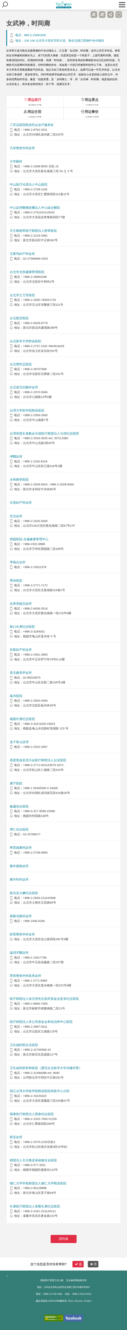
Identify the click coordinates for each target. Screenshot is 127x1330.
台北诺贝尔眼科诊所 (24, 387)
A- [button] (94, 14)
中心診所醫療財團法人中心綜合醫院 (35, 207)
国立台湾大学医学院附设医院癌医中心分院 (39, 1091)
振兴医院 (16, 696)
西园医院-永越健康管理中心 (29, 539)
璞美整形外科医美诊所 (25, 975)
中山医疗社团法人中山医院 (28, 184)
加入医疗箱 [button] (118, 14)
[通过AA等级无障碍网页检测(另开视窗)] (53, 1318)
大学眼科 (16, 161)
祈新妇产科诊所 (21, 649)
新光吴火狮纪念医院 (24, 893)
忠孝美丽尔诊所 (21, 603)
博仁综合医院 (19, 829)
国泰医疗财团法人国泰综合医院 (32, 1114)
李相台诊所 (17, 562)
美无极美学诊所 (21, 672)
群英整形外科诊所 (22, 934)
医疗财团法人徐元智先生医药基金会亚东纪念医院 (44, 998)
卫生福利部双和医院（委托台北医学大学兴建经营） (46, 1068)
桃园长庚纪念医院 (22, 719)
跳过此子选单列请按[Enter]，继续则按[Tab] (85, 14)
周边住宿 (34, 111)
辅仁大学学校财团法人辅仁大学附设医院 (38, 1183)
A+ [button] (102, 14)
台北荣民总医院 (21, 364)
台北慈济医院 (19, 318)
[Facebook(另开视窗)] (73, 1318)
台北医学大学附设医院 (25, 341)
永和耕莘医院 (19, 479)
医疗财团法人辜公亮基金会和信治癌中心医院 (41, 1022)
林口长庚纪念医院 (22, 626)
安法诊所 (16, 516)
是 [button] (80, 1264)
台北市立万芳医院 (22, 295)
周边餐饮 (92, 111)
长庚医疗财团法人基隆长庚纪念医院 (35, 1206)
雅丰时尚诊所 (19, 879)
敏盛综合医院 (19, 806)
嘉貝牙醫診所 (19, 952)
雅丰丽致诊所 (19, 866)
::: (7, 1275)
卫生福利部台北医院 (24, 1045)
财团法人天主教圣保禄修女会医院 (33, 1160)
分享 (110, 14)
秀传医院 (16, 580)
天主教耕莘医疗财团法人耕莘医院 (33, 230)
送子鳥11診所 (19, 742)
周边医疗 (35, 100)
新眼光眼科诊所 (21, 916)
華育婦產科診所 (21, 847)
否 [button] (95, 1264)
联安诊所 (16, 1137)
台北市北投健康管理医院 (27, 272)
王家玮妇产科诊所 (22, 253)
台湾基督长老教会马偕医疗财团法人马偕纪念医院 (44, 433)
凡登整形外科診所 (22, 148)
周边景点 (92, 100)
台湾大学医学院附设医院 (27, 410)
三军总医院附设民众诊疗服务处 (32, 125)
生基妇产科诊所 (21, 502)
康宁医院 (16, 783)
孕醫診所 (16, 456)
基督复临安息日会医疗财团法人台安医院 (38, 760)
